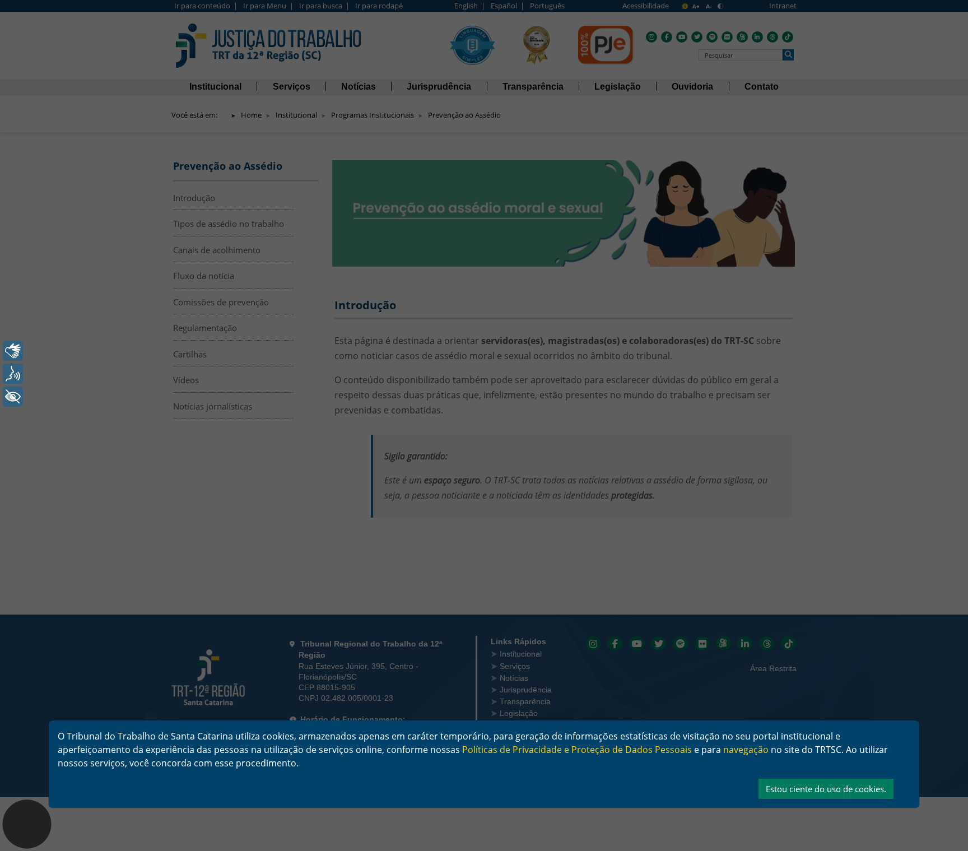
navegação (746, 749)
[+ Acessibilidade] (13, 397)
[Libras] (13, 351)
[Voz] (13, 374)
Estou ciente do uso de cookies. (826, 788)
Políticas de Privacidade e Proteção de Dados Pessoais (577, 749)
